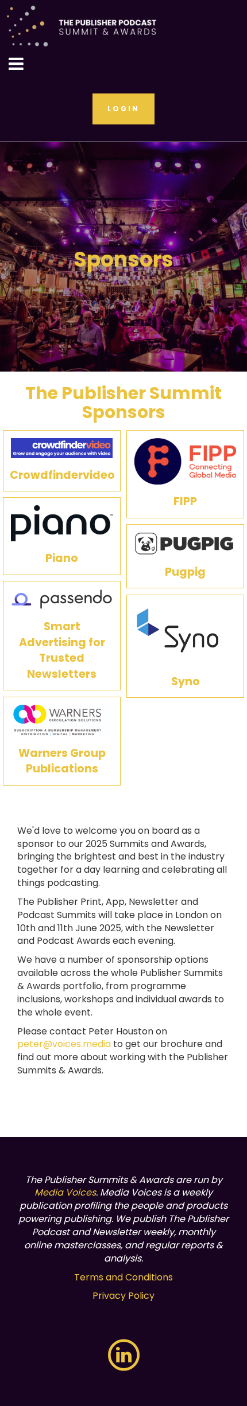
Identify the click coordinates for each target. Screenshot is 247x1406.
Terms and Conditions (123, 1277)
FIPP (185, 501)
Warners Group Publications (62, 760)
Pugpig (185, 572)
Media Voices (65, 1192)
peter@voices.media (64, 1043)
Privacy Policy (123, 1295)
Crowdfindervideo (62, 475)
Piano (61, 558)
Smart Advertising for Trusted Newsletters (62, 650)
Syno (185, 681)
